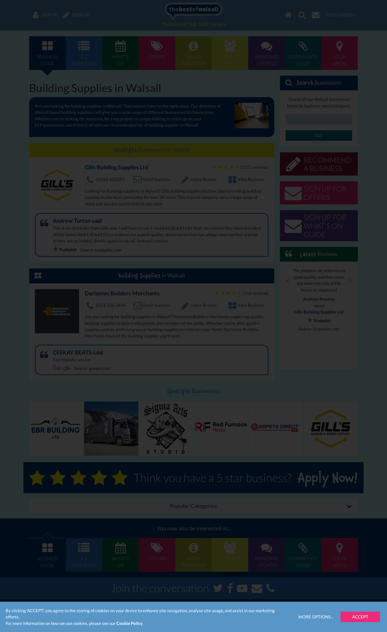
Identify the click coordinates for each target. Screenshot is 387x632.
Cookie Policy (129, 623)
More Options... (315, 616)
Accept (360, 616)
